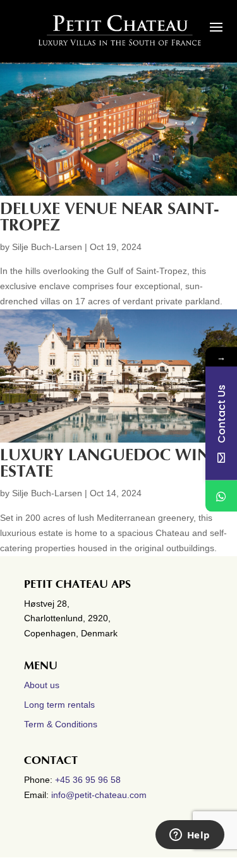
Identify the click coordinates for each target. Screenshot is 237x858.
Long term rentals (59, 705)
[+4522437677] (221, 495)
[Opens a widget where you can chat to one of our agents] (189, 836)
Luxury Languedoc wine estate (109, 463)
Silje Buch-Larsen (47, 247)
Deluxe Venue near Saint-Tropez (109, 217)
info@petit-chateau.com (99, 795)
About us (41, 685)
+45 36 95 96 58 (89, 780)
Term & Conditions (60, 724)
